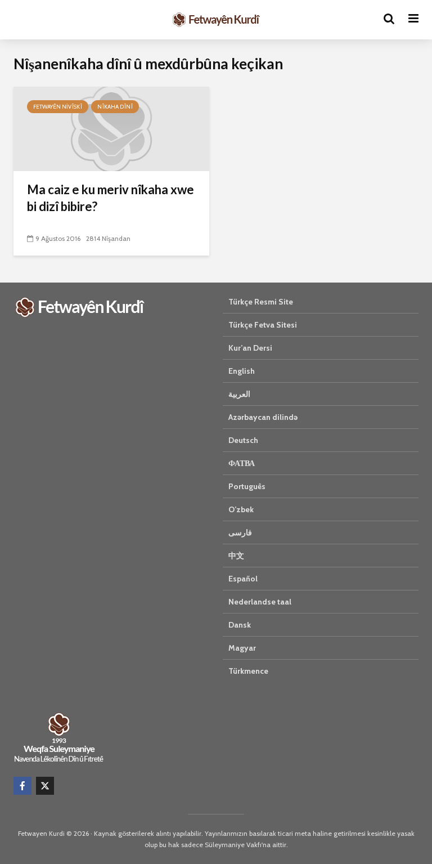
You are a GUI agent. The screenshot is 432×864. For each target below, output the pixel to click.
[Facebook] (23, 786)
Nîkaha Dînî (115, 106)
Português (247, 486)
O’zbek (241, 509)
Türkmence (248, 671)
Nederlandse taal (259, 602)
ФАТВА (241, 463)
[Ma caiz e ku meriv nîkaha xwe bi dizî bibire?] (111, 128)
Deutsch (243, 440)
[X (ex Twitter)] (45, 786)
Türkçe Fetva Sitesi (262, 325)
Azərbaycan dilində (263, 417)
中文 (236, 555)
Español (243, 579)
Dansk (239, 625)
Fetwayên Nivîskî (57, 106)
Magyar (242, 648)
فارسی (240, 532)
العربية (239, 394)
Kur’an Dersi (250, 348)
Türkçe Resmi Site (260, 302)
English (241, 371)
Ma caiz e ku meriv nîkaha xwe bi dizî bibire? (110, 198)
